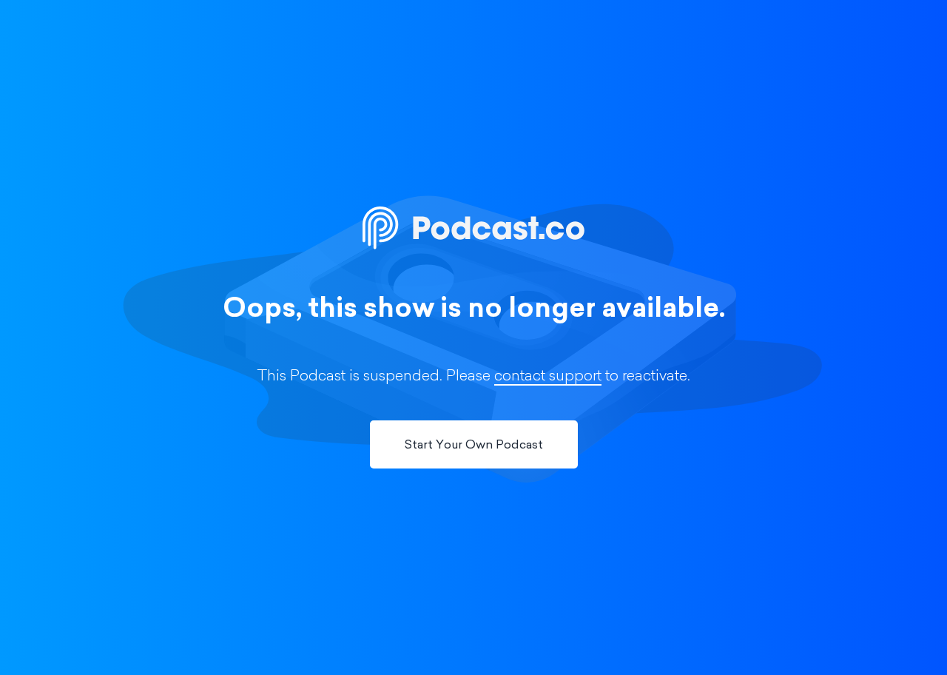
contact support (547, 376)
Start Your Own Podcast (474, 445)
